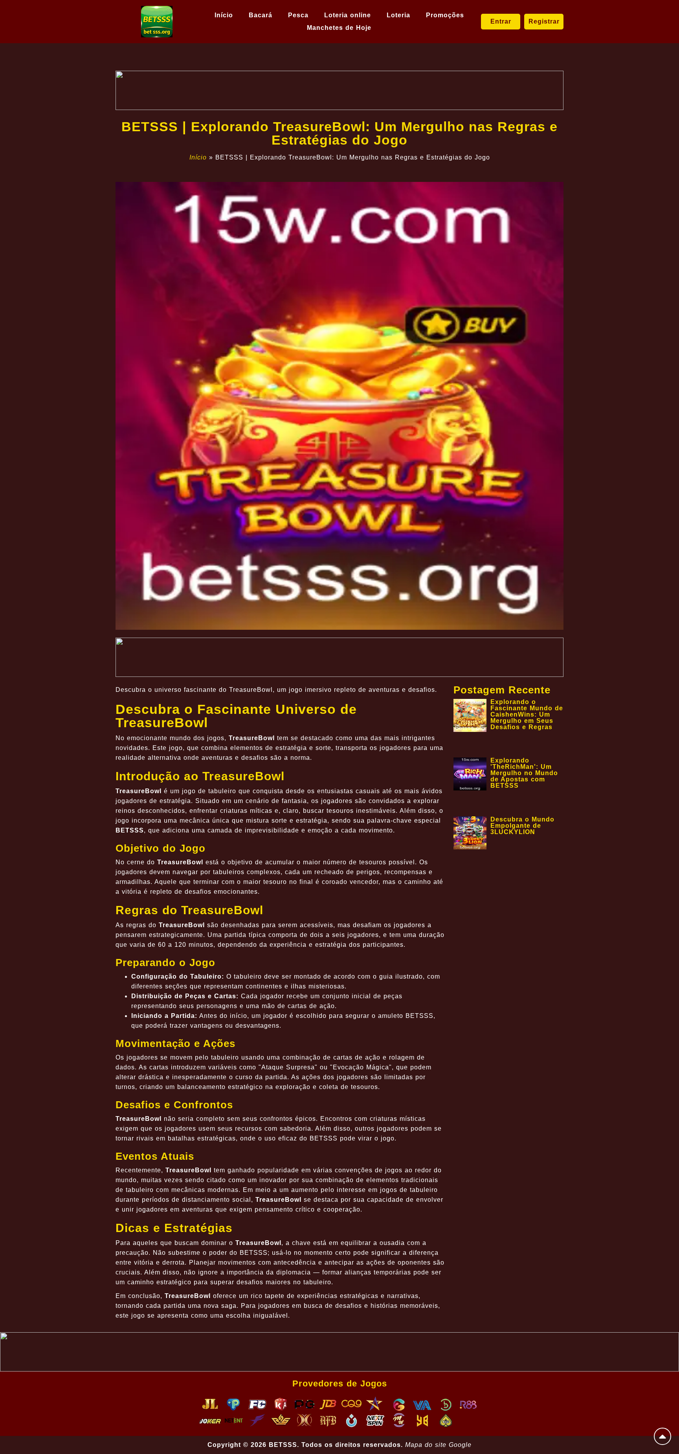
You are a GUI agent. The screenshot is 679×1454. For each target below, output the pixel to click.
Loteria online (347, 15)
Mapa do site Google (438, 1444)
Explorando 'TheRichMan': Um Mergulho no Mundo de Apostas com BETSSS (524, 773)
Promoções (445, 15)
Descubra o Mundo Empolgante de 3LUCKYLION (522, 825)
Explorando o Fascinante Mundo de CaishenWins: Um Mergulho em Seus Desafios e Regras (526, 714)
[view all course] (662, 1436)
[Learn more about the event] (339, 90)
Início (224, 15)
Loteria (398, 15)
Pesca (298, 15)
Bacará (260, 15)
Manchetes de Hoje (339, 27)
